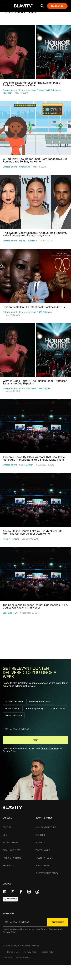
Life (5, 835)
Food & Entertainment (39, 701)
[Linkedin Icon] (5, 892)
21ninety (40, 842)
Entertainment (11, 842)
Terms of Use (13, 952)
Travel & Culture (57, 708)
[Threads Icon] (37, 892)
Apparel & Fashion (14, 701)
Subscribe (57, 5)
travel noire (43, 850)
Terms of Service (49, 748)
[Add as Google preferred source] (10, 899)
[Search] (42, 6)
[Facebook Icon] (21, 892)
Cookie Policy (48, 952)
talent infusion (44, 858)
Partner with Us (12, 858)
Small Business (12, 850)
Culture (7, 827)
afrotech (41, 835)
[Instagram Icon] (29, 892)
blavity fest (42, 865)
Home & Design (12, 708)
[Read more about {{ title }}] (35, 52)
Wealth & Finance (13, 715)
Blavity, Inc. (16, 945)
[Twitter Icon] (12, 891)
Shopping (8, 865)
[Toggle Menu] (5, 6)
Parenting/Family (34, 708)
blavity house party (47, 873)
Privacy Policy (9, 751)
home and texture (46, 827)
